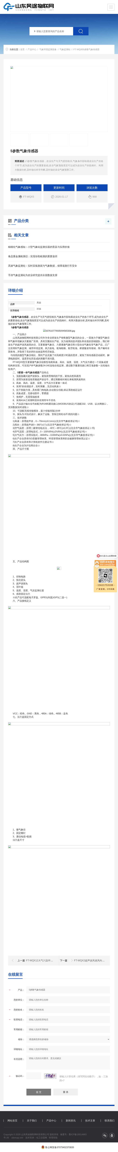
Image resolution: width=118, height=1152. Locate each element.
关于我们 (32, 1120)
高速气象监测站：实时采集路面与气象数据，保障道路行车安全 (42, 265)
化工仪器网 (41, 1137)
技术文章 (90, 1120)
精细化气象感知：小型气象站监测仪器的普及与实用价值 (39, 247)
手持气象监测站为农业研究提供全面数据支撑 (32, 275)
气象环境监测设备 (48, 49)
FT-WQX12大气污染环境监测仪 (43, 960)
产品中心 (32, 49)
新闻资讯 (71, 1120)
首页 (22, 49)
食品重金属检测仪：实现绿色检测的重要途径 (32, 256)
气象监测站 (65, 49)
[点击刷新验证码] (50, 1076)
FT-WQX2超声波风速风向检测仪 (92, 960)
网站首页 (12, 1120)
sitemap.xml (17, 1137)
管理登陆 (53, 1137)
